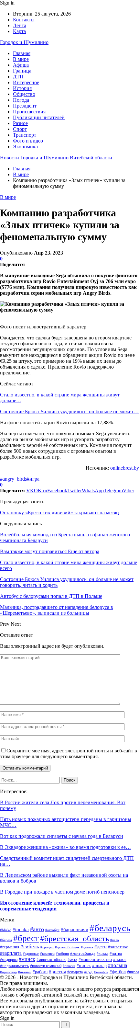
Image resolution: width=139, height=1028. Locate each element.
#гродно (47, 947)
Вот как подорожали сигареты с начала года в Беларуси (61, 836)
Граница (22, 71)
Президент (25, 106)
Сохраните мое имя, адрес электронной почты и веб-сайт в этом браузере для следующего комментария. (68, 753)
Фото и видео (28, 140)
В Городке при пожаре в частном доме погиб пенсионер (62, 892)
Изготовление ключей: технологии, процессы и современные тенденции (54, 905)
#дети (100, 946)
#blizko (5, 930)
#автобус (52, 930)
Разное (20, 123)
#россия (57, 971)
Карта (19, 31)
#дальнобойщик (67, 947)
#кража (102, 953)
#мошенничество (95, 959)
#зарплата (11, 953)
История (22, 88)
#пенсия (69, 966)
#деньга (87, 947)
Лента (19, 25)
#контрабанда (82, 953)
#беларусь (110, 928)
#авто (37, 929)
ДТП (18, 76)
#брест (26, 938)
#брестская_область (74, 938)
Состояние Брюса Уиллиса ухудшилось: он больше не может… (69, 411)
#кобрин (62, 953)
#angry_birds (13, 479)
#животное (118, 946)
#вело (114, 940)
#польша (117, 965)
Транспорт (24, 135)
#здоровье (31, 953)
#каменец (47, 953)
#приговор (8, 972)
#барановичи (74, 929)
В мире (21, 59)
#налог (119, 959)
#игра (33, 479)
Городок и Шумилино (24, 42)
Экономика (25, 146)
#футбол (118, 971)
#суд (88, 971)
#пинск (84, 965)
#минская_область (51, 959)
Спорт (20, 129)
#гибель (29, 946)
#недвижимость (14, 965)
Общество (24, 94)
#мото (72, 960)
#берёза (6, 940)
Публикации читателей (39, 117)
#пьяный (24, 972)
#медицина (8, 959)
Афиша (21, 65)
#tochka (21, 929)
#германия (9, 946)
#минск (27, 959)
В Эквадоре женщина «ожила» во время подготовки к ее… (65, 847)
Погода (21, 100)
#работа (40, 971)
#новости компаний (45, 966)
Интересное (26, 82)
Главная (21, 53)
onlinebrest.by (124, 468)
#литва (116, 953)
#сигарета (75, 972)
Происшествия (29, 111)
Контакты (24, 19)
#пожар (99, 965)
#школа (133, 972)
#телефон (101, 972)
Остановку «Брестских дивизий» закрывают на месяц (59, 512)
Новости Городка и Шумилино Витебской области (56, 157)
